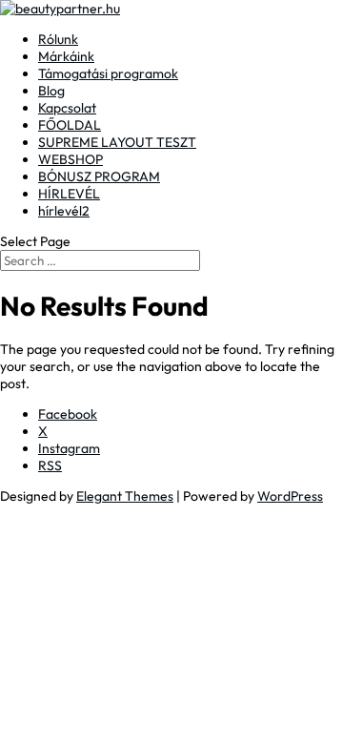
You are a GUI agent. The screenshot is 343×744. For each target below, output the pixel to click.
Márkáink (66, 56)
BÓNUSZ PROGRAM (99, 176)
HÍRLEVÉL (69, 193)
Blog (51, 90)
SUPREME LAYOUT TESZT (117, 142)
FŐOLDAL (69, 125)
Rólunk (58, 39)
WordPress (290, 496)
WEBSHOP (70, 159)
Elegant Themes (124, 496)
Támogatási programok (108, 73)
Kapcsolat (67, 107)
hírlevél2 (64, 210)
